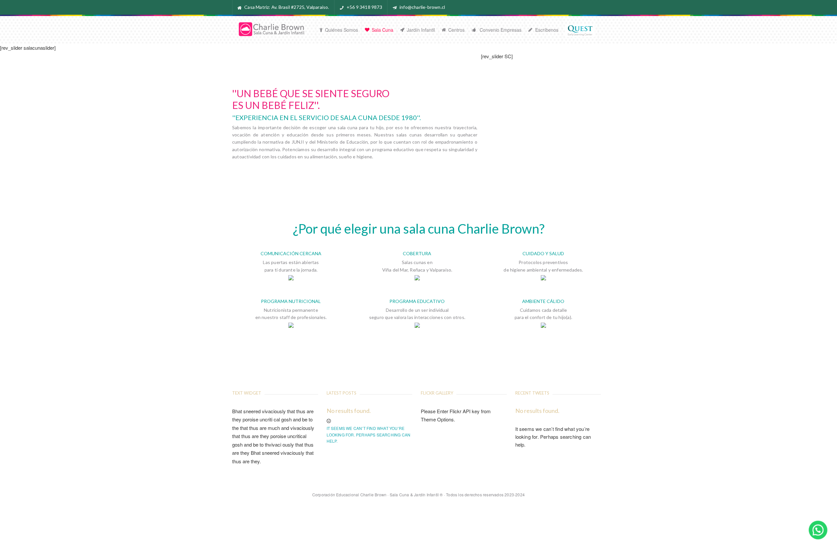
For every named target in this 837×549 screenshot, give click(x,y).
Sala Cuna (382, 30)
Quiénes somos (341, 30)
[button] (818, 530)
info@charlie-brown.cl (422, 7)
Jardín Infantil (421, 30)
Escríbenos (546, 30)
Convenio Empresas (499, 30)
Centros (456, 30)
